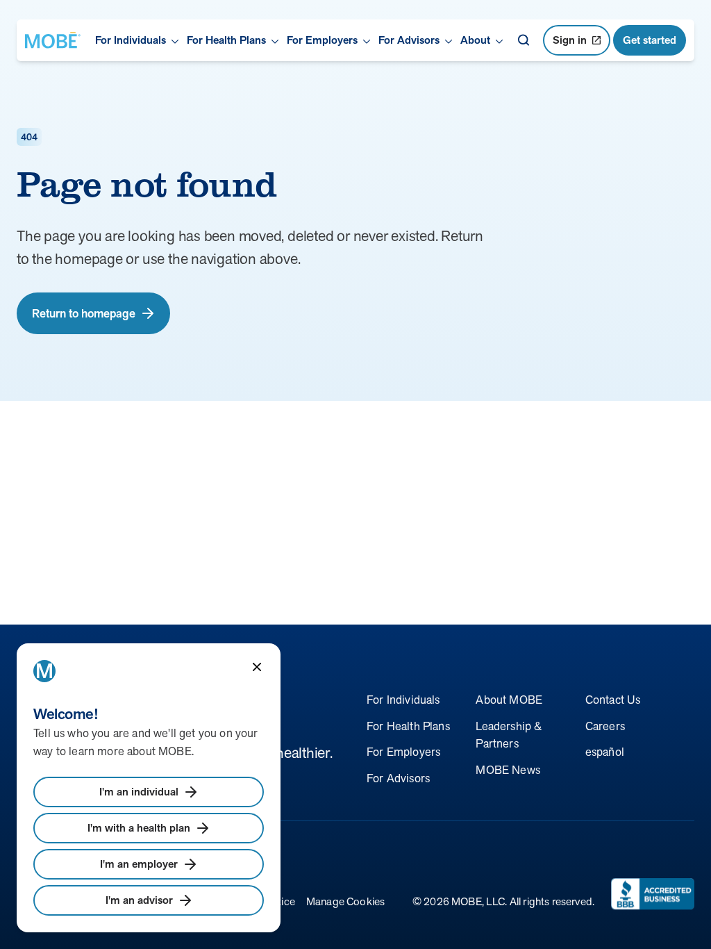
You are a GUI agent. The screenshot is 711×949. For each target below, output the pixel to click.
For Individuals (403, 699)
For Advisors (398, 778)
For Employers (403, 751)
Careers (605, 726)
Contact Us (613, 699)
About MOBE (509, 699)
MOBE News (508, 769)
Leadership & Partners (509, 735)
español (604, 751)
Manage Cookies (345, 901)
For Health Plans (408, 726)
